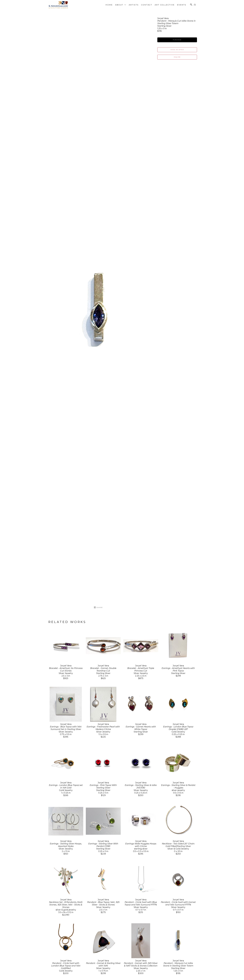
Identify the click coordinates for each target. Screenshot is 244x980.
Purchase (177, 40)
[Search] (191, 5)
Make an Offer (177, 49)
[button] (120, 5)
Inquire (177, 57)
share (99, 607)
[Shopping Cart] (195, 5)
